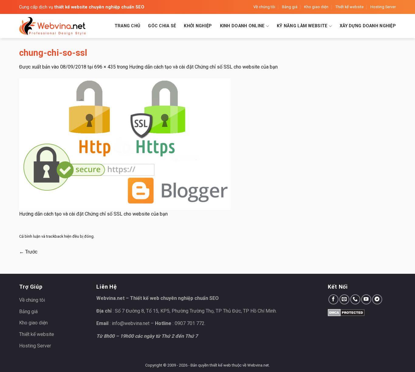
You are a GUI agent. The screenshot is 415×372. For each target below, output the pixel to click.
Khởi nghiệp (198, 25)
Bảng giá (289, 7)
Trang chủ (127, 25)
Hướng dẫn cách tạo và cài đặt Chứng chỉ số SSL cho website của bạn (203, 67)
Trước (28, 252)
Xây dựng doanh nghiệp (368, 25)
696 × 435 (105, 67)
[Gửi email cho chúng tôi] (344, 299)
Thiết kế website (349, 7)
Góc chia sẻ (162, 25)
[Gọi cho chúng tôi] (355, 299)
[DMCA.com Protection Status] (346, 312)
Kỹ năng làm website (302, 25)
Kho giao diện (316, 7)
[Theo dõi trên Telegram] (377, 299)
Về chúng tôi (264, 7)
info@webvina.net (130, 323)
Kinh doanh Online (242, 25)
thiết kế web (220, 365)
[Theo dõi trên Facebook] (333, 299)
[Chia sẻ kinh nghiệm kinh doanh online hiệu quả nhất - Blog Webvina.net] (52, 26)
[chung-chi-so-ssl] (125, 144)
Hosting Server (383, 7)
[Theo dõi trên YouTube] (366, 299)
